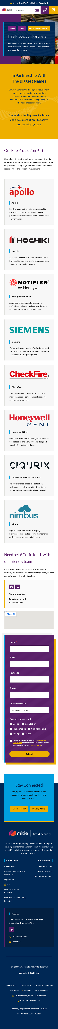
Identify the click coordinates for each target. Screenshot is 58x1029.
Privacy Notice (35, 745)
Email (13, 657)
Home (12, 28)
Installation (30, 724)
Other (28, 733)
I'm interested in (18, 703)
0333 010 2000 (15, 602)
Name (13, 642)
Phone (13, 688)
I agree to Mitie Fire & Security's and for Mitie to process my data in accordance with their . (31, 742)
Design (16, 724)
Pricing (16, 733)
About (21, 28)
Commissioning (38, 728)
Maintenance (19, 728)
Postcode (15, 672)
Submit (29, 754)
